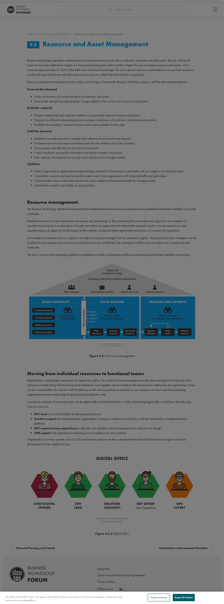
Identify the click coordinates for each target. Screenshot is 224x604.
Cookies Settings (159, 597)
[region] (112, 598)
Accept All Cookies (184, 597)
